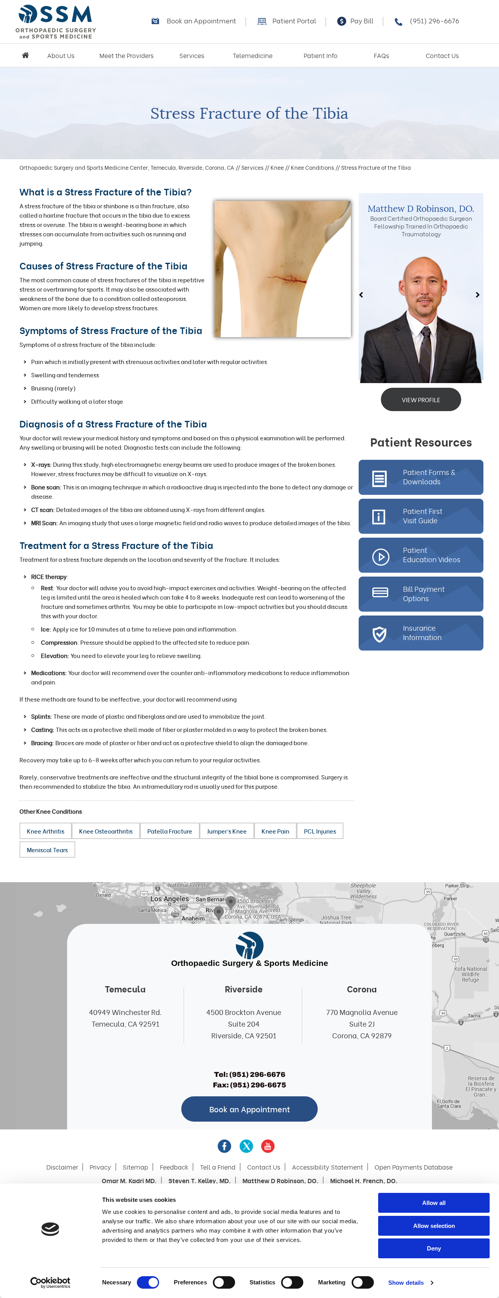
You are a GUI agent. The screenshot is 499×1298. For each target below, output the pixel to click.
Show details (406, 1282)
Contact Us (442, 55)
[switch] (224, 1282)
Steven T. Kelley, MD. (199, 1180)
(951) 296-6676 (434, 20)
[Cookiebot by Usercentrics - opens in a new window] (50, 1283)
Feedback (174, 1166)
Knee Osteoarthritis (106, 831)
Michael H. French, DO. (364, 1180)
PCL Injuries (320, 831)
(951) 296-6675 (258, 1085)
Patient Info (321, 55)
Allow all (434, 1203)
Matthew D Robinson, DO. (421, 209)
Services (191, 55)
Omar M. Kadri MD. (129, 1180)
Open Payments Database (414, 1166)
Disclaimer (62, 1166)
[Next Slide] (479, 295)
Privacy (100, 1166)
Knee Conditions (312, 167)
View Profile (421, 399)
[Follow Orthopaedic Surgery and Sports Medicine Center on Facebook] (225, 1146)
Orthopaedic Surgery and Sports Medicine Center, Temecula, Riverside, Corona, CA (126, 167)
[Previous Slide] (362, 295)
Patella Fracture (169, 831)
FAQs (381, 55)
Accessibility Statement (327, 1166)
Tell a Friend (217, 1166)
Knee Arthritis (45, 831)
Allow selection (434, 1225)
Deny (434, 1248)
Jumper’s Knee (227, 831)
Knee (277, 167)
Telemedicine (253, 55)
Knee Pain (275, 831)
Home (25, 55)
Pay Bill (361, 20)
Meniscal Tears (47, 849)
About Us (60, 55)
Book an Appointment (201, 20)
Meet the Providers (126, 55)
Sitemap (135, 1166)
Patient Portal (294, 20)
